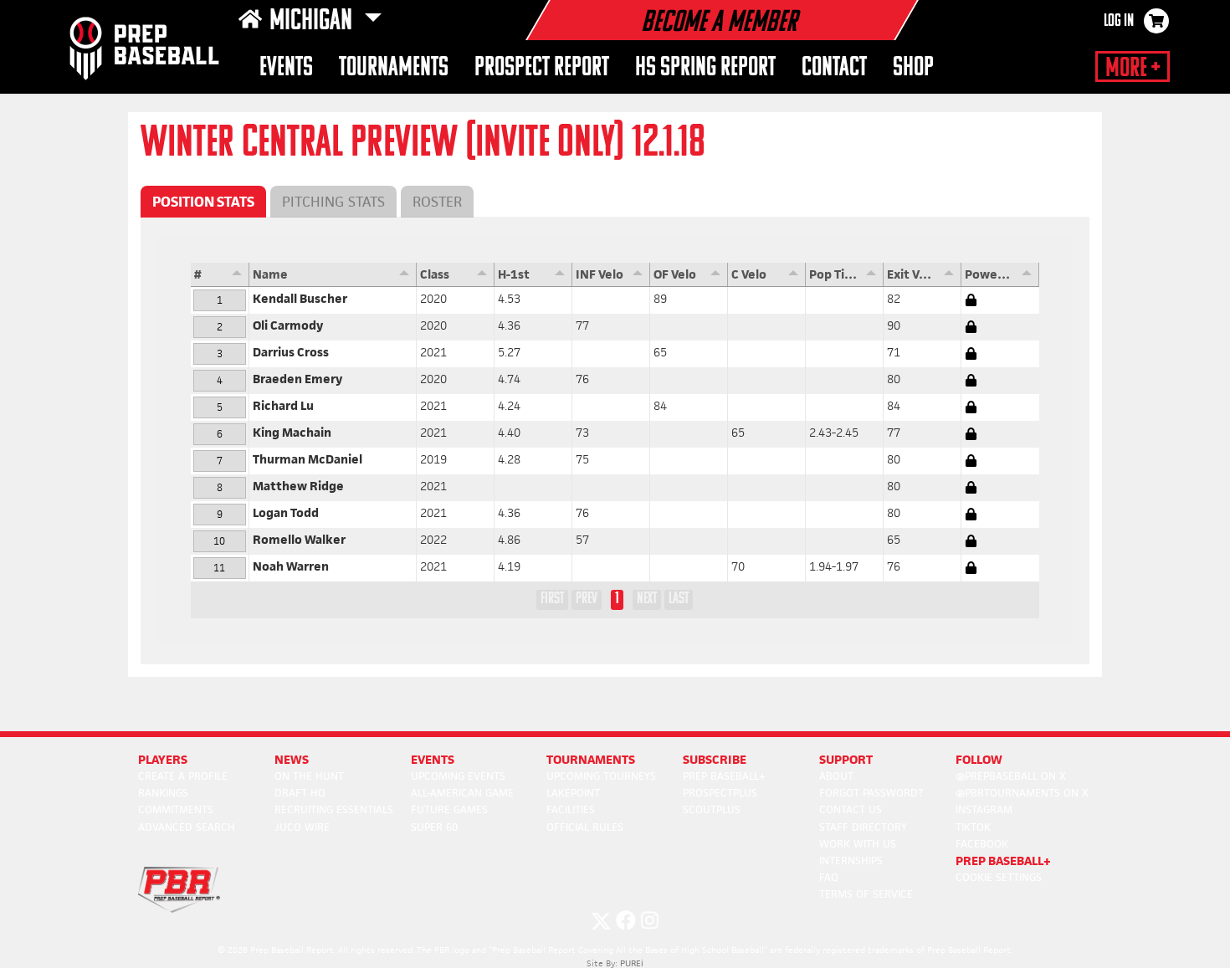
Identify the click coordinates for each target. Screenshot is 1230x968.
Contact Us (850, 809)
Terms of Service (866, 894)
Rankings (163, 793)
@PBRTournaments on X (1022, 793)
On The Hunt (309, 776)
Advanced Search (186, 827)
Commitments (175, 809)
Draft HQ (299, 793)
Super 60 (434, 827)
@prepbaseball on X (1011, 776)
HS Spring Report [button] (705, 68)
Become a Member (719, 23)
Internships (851, 860)
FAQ (828, 877)
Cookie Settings (999, 877)
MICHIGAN (313, 22)
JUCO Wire (302, 827)
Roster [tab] (437, 201)
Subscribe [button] (714, 759)
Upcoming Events (458, 776)
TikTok (973, 827)
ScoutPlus (712, 809)
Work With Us (857, 844)
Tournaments (393, 68)
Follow (979, 759)
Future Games (449, 809)
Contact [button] (834, 68)
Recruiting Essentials (333, 809)
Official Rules (584, 827)
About (836, 776)
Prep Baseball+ (724, 776)
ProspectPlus (720, 793)
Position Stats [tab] (203, 201)
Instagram (984, 809)
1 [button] (617, 599)
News (291, 759)
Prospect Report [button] (541, 68)
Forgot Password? (871, 793)
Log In (1119, 21)
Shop (913, 68)
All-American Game (462, 793)
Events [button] (286, 68)
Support (846, 759)
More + (1132, 68)
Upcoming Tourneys (601, 776)
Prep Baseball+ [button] (1003, 860)
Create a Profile (183, 776)
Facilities (570, 809)
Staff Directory (863, 827)
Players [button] (162, 759)
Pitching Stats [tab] (333, 201)
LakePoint (573, 793)
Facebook (982, 844)
